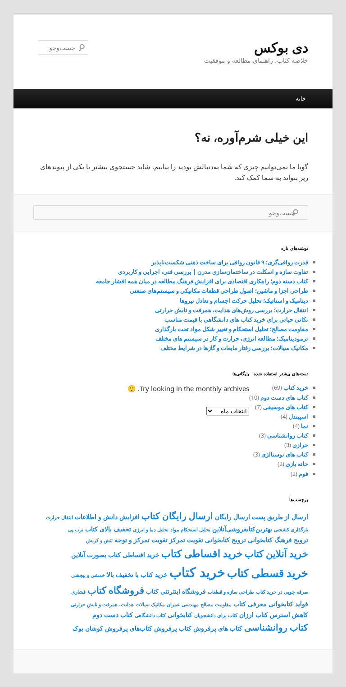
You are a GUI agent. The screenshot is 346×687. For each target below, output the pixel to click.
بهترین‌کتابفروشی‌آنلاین (242, 529)
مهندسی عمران (183, 604)
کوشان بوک (88, 628)
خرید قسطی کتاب (267, 573)
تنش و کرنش (99, 540)
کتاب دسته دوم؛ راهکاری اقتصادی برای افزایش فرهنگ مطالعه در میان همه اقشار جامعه (202, 281)
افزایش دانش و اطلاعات (107, 516)
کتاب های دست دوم (284, 397)
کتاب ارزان (253, 614)
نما (304, 426)
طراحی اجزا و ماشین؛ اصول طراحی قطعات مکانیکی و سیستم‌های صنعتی (219, 290)
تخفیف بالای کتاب (108, 529)
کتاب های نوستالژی (284, 454)
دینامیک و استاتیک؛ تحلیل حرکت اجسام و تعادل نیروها (244, 300)
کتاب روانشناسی (287, 435)
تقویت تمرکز (186, 539)
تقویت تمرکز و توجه (141, 539)
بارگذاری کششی (291, 529)
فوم (303, 474)
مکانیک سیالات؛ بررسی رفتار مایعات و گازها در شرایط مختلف (234, 348)
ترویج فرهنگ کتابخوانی (278, 539)
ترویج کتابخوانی (225, 539)
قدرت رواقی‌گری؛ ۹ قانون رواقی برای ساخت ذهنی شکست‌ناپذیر (229, 262)
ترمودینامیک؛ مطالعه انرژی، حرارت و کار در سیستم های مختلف (231, 338)
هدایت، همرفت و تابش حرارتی (102, 604)
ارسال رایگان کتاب (177, 516)
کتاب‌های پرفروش (128, 628)
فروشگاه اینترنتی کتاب (176, 591)
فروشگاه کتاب (115, 590)
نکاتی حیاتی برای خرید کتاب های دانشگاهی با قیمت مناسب (236, 319)
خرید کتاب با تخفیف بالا (137, 574)
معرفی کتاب (250, 603)
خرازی (300, 445)
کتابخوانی (180, 614)
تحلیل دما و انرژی (150, 529)
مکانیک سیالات (150, 604)
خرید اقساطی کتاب (202, 553)
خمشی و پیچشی (88, 575)
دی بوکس (281, 47)
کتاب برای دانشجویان (215, 615)
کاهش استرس (289, 614)
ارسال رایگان (232, 516)
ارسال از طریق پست (280, 516)
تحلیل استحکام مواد (190, 529)
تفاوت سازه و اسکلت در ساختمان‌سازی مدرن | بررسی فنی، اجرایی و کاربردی (213, 271)
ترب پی (75, 529)
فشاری (78, 592)
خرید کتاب (295, 387)
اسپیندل (298, 416)
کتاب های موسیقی (285, 407)
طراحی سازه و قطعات (231, 592)
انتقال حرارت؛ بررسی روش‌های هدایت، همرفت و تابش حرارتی (231, 310)
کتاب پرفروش (172, 628)
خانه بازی (297, 464)
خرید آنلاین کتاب (276, 553)
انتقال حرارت (59, 517)
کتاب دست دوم (112, 614)
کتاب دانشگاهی (150, 615)
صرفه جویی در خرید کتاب (282, 592)
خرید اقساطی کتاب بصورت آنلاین (115, 554)
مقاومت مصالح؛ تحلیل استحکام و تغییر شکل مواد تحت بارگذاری (231, 329)
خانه (301, 98)
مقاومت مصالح (216, 604)
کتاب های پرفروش (217, 628)
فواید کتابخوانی (288, 603)
